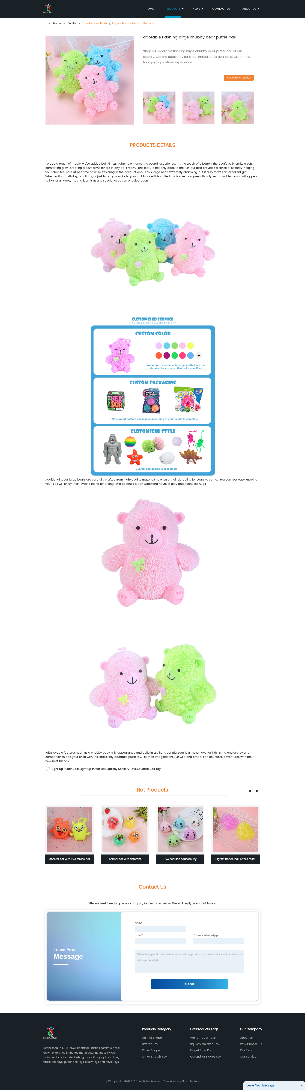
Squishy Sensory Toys (121, 769)
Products (173, 9)
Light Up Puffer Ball (93, 769)
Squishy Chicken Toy (204, 1044)
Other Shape (151, 1050)
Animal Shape (152, 1038)
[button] (250, 791)
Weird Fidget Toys (203, 1038)
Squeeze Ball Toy (149, 769)
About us (249, 9)
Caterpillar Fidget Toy (205, 1057)
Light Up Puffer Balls (65, 769)
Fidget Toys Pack (202, 1050)
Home (150, 9)
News (196, 9)
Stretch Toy (150, 1044)
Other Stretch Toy (154, 1057)
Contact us (221, 9)
